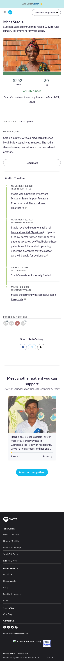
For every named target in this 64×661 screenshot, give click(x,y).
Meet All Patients (11, 534)
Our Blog (7, 614)
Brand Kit (7, 600)
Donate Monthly (11, 541)
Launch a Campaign (12, 547)
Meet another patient (45, 12)
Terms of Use (22, 653)
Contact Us (8, 620)
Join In (36, 4)
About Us (7, 574)
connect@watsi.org (20, 633)
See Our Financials (12, 594)
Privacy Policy (9, 653)
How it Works (9, 581)
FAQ (5, 587)
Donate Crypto (10, 560)
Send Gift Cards (10, 554)
